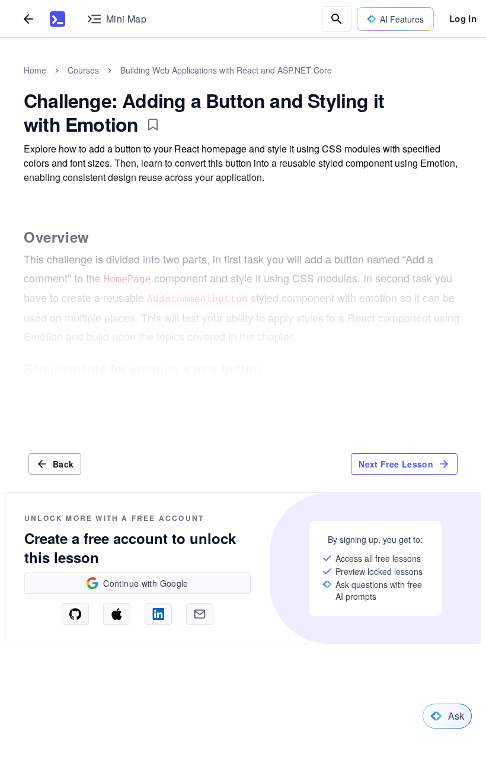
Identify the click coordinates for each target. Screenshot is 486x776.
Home (35, 70)
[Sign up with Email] (199, 614)
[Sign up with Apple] (116, 614)
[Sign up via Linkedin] (158, 614)
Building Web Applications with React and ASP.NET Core (226, 70)
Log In (463, 18)
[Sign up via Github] (75, 614)
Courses (83, 70)
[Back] (28, 19)
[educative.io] (57, 19)
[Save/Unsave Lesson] (152, 124)
